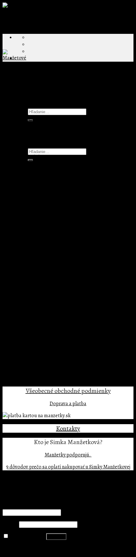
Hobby (47, 287)
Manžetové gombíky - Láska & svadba (68, 308)
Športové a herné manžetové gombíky (68, 336)
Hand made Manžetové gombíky (62, 259)
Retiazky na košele (47, 197)
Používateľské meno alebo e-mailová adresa (51, 505)
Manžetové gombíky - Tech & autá (64, 315)
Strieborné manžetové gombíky (48, 371)
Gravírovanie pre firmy (52, 217)
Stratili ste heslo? (21, 548)
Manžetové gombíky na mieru (46, 245)
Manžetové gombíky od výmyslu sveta (55, 266)
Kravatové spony (33, 238)
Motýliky (24, 350)
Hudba (47, 294)
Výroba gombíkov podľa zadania (62, 224)
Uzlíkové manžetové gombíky (59, 343)
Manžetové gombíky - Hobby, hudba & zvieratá (78, 280)
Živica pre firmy (44, 231)
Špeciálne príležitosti (38, 364)
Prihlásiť (56, 536)
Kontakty (68, 428)
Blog (20, 132)
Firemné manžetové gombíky (46, 210)
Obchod (23, 125)
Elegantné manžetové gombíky (60, 273)
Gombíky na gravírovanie (54, 252)
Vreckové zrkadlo (46, 204)
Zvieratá (49, 301)
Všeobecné (39, 391)
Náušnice (37, 190)
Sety (19, 357)
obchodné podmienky (82, 391)
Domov (10, 119)
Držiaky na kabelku (48, 176)
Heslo (10, 524)
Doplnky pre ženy (33, 169)
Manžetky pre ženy (47, 183)
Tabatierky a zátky (34, 377)
